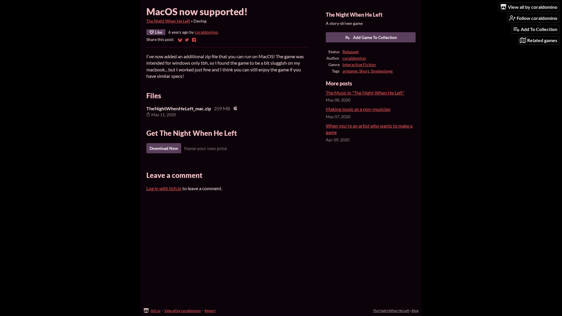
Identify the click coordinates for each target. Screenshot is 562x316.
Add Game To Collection (375, 37)
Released (350, 51)
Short (364, 71)
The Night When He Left (168, 21)
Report (210, 310)
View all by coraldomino (182, 310)
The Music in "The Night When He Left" (365, 92)
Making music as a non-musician (358, 109)
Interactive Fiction (359, 64)
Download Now (164, 148)
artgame (349, 71)
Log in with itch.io (163, 188)
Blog (415, 310)
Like (158, 32)
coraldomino (206, 32)
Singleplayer (382, 71)
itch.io (155, 310)
